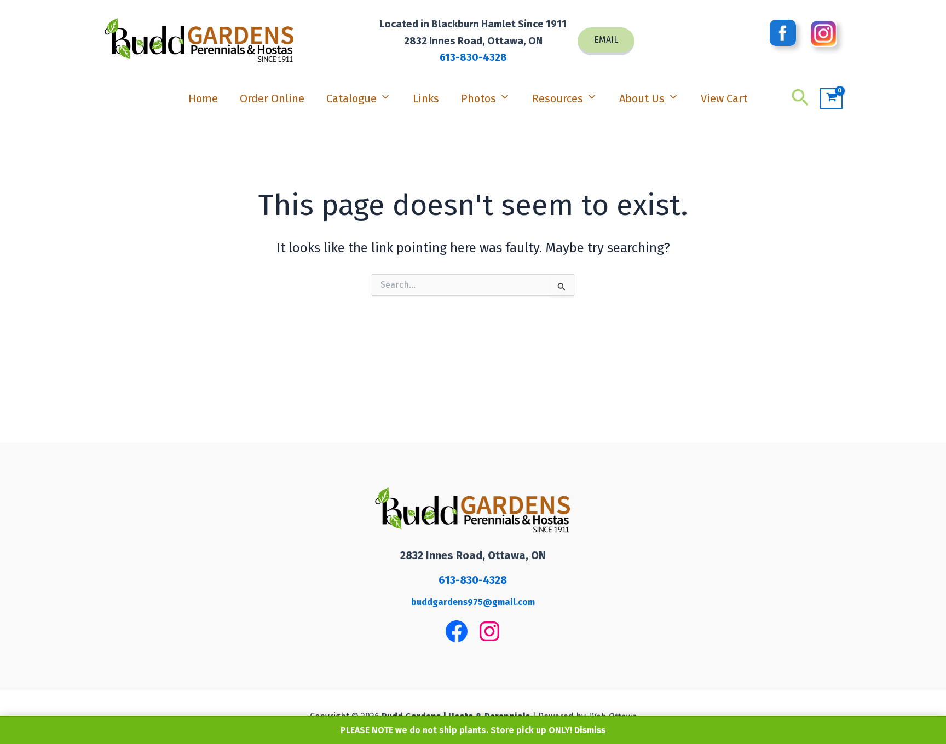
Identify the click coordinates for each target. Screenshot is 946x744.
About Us (642, 98)
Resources (557, 98)
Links (426, 98)
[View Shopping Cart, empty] (831, 98)
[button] (606, 41)
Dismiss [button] (589, 730)
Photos (478, 98)
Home (203, 98)
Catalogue (351, 98)
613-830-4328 (473, 57)
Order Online (272, 98)
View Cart (724, 98)
